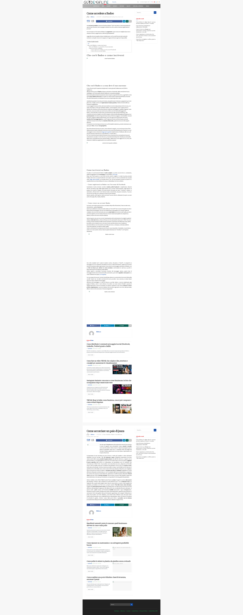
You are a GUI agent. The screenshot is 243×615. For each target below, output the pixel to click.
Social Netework (107, 16)
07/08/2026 (95, 547)
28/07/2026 (95, 563)
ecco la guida (103, 274)
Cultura (122, 6)
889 (100, 348)
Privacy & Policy (143, 610)
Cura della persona (138, 6)
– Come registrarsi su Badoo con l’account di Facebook (103, 49)
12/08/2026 (95, 527)
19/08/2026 (95, 348)
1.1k (100, 581)
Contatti (128, 610)
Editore (92, 16)
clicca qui (115, 174)
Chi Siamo (116, 610)
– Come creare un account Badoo (98, 51)
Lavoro (108, 6)
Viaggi (147, 6)
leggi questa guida (106, 132)
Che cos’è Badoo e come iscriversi (96, 45)
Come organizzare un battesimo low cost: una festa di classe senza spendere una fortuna (146, 36)
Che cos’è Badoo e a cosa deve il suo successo (101, 46)
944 (100, 547)
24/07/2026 (95, 581)
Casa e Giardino (106, 434)
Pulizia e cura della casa (116, 434)
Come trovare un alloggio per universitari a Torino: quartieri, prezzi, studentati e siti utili (145, 31)
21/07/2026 (95, 404)
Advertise (122, 610)
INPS (104, 5)
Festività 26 (96, 6)
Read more (90, 374)
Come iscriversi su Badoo (95, 48)
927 (100, 365)
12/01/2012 (99, 16)
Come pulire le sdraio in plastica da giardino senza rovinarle (109, 561)
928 (100, 527)
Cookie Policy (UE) (153, 610)
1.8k (100, 563)
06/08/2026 (95, 365)
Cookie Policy (135, 610)
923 (100, 404)
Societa (115, 6)
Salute (128, 6)
